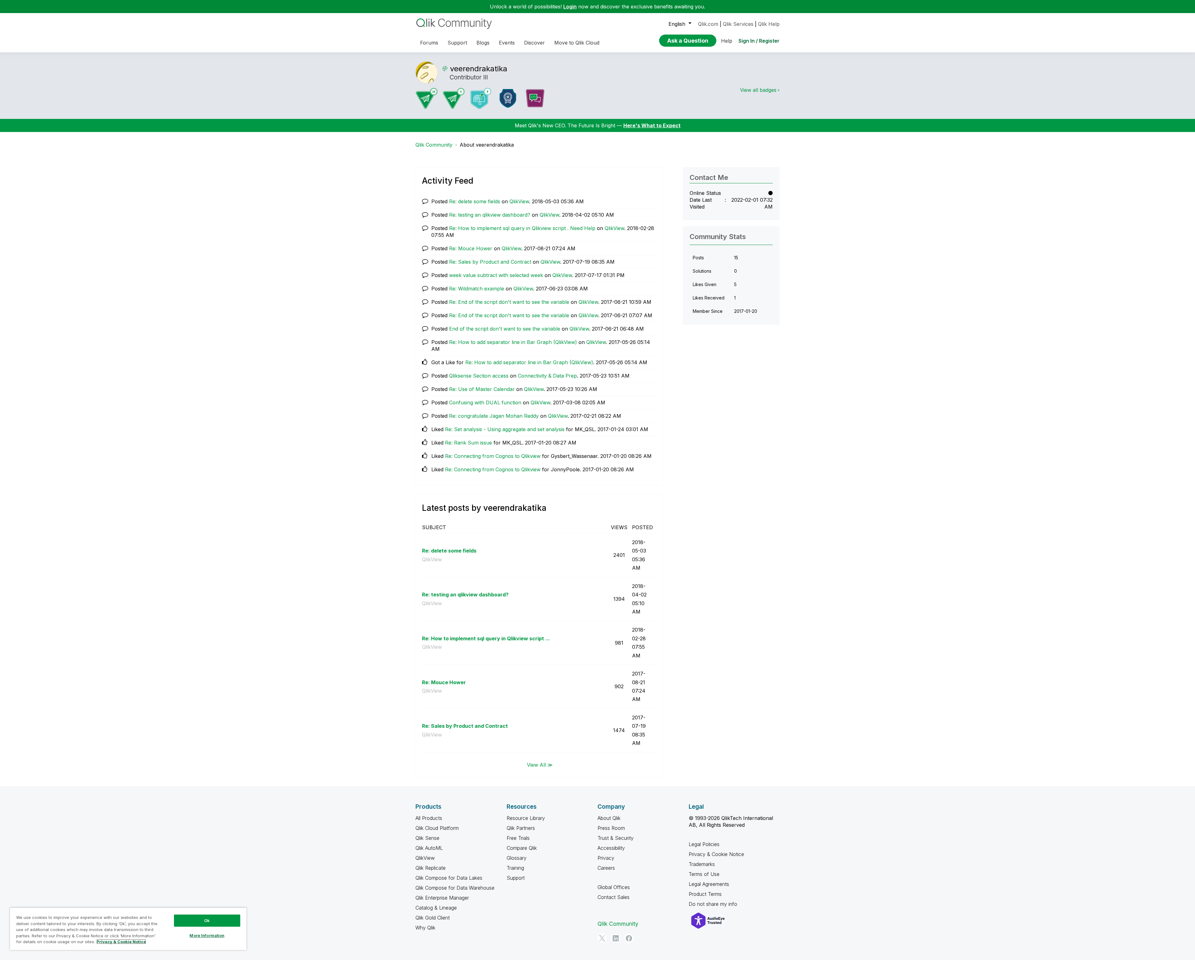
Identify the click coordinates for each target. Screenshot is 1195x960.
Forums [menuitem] (429, 43)
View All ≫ (540, 764)
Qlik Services (738, 24)
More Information (207, 935)
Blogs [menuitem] (483, 43)
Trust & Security (616, 838)
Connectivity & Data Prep (547, 376)
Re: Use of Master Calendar (482, 389)
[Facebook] (629, 938)
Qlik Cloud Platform (437, 828)
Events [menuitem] (507, 43)
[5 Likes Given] (481, 98)
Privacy (606, 858)
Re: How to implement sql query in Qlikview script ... (486, 638)
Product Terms (705, 894)
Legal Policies (704, 844)
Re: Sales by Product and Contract (490, 262)
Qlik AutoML (429, 848)
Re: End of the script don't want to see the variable (509, 302)
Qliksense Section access (478, 376)
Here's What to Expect (652, 125)
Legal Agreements (709, 884)
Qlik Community (433, 145)
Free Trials (518, 838)
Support (516, 878)
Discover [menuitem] (534, 43)
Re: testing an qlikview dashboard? (489, 215)
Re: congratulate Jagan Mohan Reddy (494, 416)
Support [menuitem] (457, 43)
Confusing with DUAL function (485, 402)
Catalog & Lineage (436, 908)
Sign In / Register (759, 41)
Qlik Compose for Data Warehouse (454, 888)
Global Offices (614, 887)
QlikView (519, 201)
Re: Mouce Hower (470, 248)
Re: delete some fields (474, 201)
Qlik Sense (427, 838)
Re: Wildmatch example (476, 288)
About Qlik (609, 818)
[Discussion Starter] (535, 98)
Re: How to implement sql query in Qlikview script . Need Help (522, 228)
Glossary (517, 858)
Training (515, 868)
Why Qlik (425, 928)
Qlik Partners (521, 828)
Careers (606, 868)
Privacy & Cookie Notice (716, 854)
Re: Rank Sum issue (468, 443)
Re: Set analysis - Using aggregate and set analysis (505, 429)
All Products (428, 818)
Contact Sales (614, 897)
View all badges (758, 90)
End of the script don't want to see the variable (504, 329)
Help (726, 41)
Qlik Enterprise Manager (442, 898)
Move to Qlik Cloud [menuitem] (576, 43)
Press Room (611, 828)
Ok (207, 920)
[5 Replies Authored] (454, 98)
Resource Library (526, 818)
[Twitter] (602, 938)
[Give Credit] (508, 98)
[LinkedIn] (615, 938)
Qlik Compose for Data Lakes (448, 878)
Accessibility (611, 848)
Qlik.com (708, 24)
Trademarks (702, 864)
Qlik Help (769, 24)
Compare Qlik (522, 848)
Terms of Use (704, 874)
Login (570, 6)
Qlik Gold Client (432, 918)
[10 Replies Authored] (426, 98)
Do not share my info (714, 904)
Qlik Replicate (430, 868)
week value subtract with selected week (496, 275)
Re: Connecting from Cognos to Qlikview (493, 456)
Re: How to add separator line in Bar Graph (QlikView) (513, 342)
